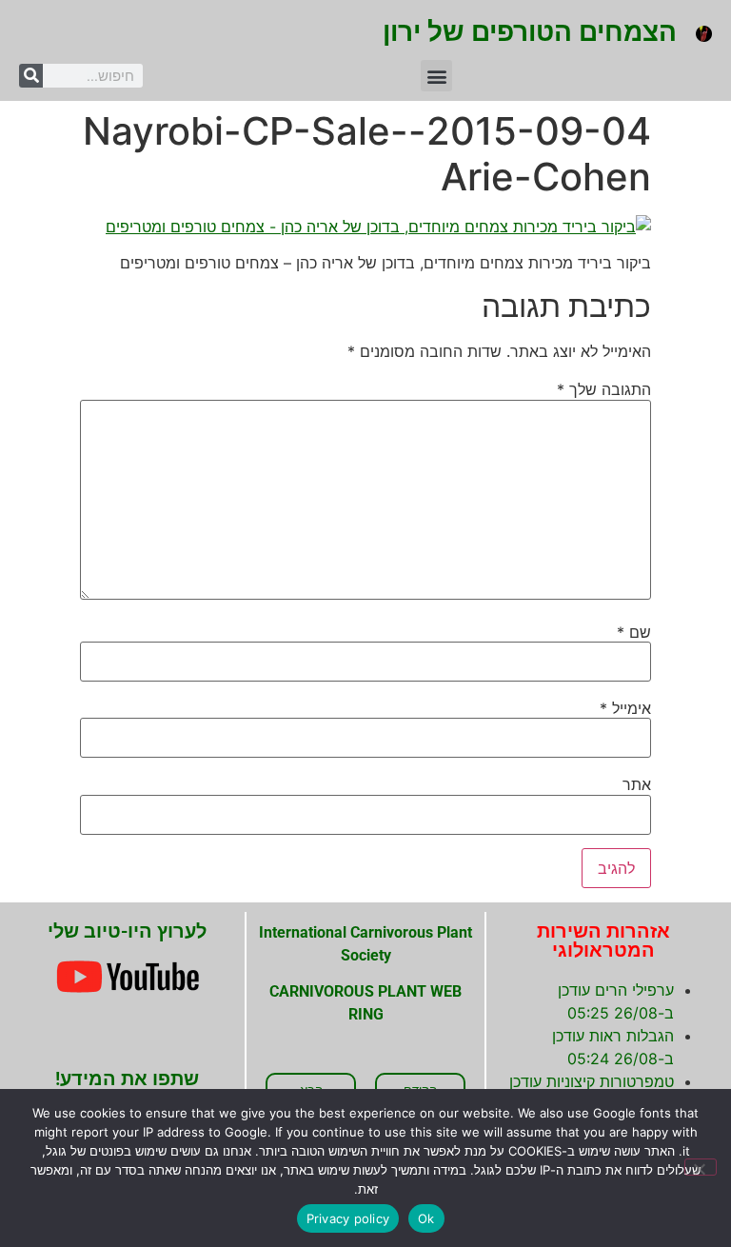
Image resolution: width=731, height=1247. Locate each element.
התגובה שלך (604, 389)
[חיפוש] (31, 76)
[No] (700, 1167)
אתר (636, 784)
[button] (436, 75)
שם (634, 632)
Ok (426, 1218)
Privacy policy (348, 1218)
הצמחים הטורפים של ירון (530, 32)
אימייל (625, 708)
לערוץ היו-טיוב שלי (127, 931)
